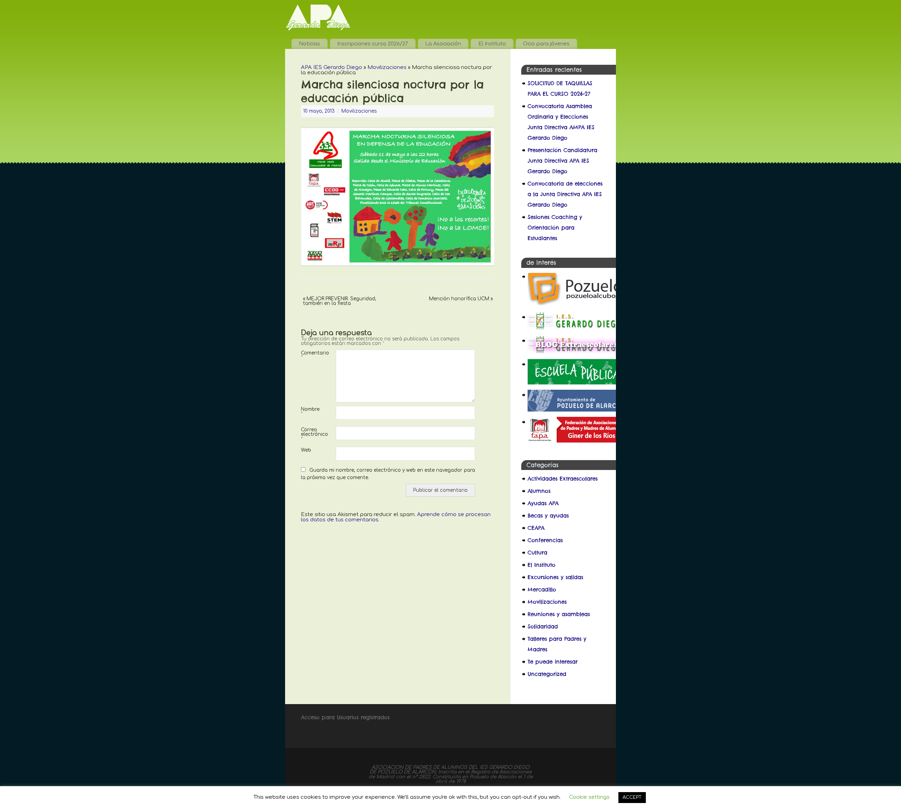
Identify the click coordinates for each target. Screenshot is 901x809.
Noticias (309, 43)
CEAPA (536, 528)
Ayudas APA (543, 503)
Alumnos (539, 491)
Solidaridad (543, 626)
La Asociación (443, 43)
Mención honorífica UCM (461, 298)
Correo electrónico (310, 434)
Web (306, 450)
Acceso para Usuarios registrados (345, 717)
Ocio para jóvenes (546, 43)
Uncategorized (547, 674)
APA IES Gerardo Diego (331, 67)
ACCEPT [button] (632, 797)
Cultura (537, 552)
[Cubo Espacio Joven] (576, 304)
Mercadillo (542, 589)
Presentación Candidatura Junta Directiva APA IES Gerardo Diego (562, 161)
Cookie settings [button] (589, 797)
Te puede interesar (553, 661)
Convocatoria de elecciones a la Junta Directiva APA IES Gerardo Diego (565, 194)
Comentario (310, 355)
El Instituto (492, 43)
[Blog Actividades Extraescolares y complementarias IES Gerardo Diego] (576, 352)
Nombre (310, 411)
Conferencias (545, 540)
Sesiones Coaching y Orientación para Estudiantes (555, 228)
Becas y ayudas (548, 515)
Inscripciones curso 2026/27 (372, 43)
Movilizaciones (387, 67)
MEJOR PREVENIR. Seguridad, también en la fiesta (339, 301)
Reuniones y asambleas (559, 614)
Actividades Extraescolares (563, 478)
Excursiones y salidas (555, 577)
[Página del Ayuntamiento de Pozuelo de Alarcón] (576, 409)
